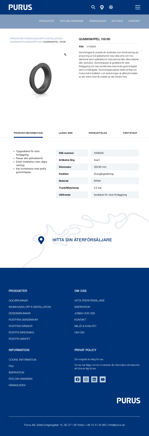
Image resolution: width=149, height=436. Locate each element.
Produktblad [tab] (98, 133)
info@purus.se (117, 425)
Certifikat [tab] (130, 133)
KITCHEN (117, 21)
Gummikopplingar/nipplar (25, 42)
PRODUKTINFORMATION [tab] (28, 133)
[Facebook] (77, 379)
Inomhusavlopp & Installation (43, 39)
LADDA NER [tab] (66, 133)
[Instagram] (86, 379)
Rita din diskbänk (72, 21)
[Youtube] (103, 379)
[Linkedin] (94, 379)
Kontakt (134, 21)
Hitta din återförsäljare (82, 240)
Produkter (46, 21)
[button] (93, 7)
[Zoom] (65, 54)
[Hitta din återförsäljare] (41, 240)
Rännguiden (97, 21)
